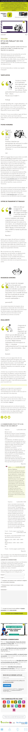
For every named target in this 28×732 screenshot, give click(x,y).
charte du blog (13, 610)
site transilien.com (12, 194)
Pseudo (3, 574)
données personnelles (8, 682)
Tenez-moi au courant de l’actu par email (14, 716)
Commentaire (4, 589)
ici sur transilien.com (11, 178)
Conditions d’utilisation (16, 690)
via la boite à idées (11, 60)
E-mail (2, 577)
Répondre (23, 464)
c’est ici (11, 402)
